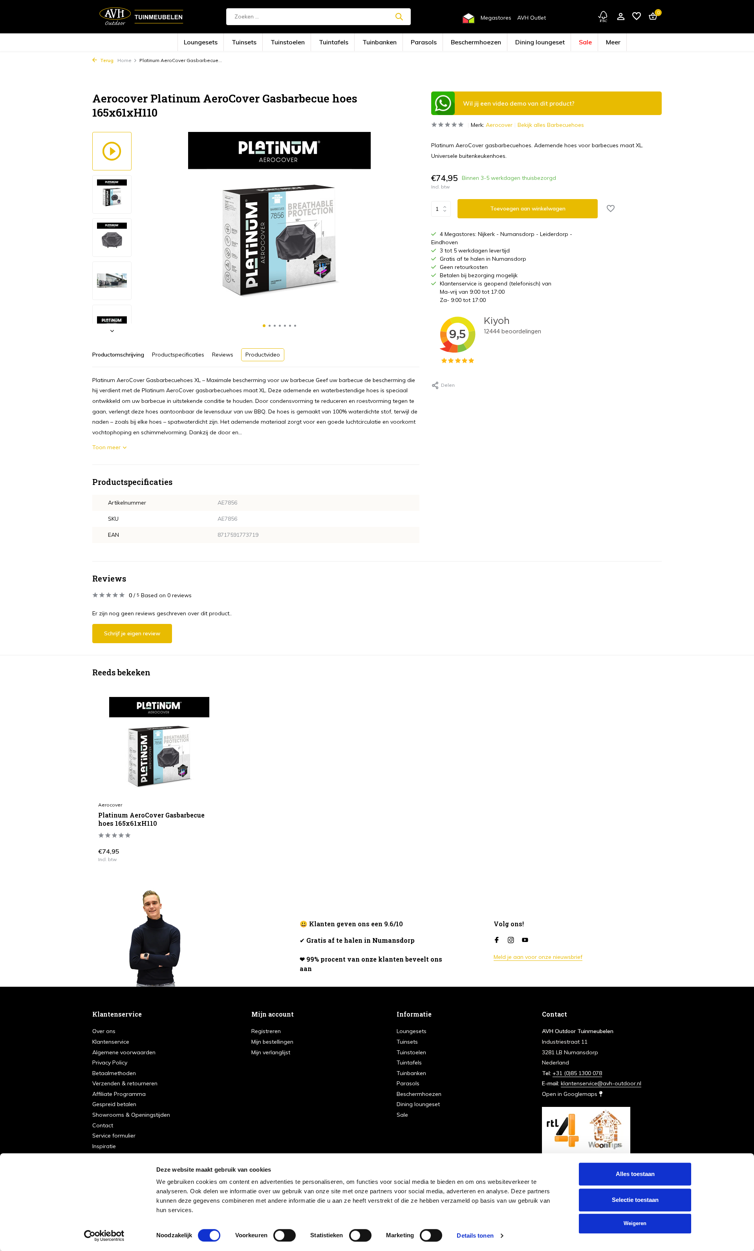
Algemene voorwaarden (124, 1052)
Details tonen (475, 1235)
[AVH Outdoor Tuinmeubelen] (141, 16)
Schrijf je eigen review (132, 633)
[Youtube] (525, 940)
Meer (551, 42)
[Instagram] (511, 940)
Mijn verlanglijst (270, 1052)
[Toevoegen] (206, 853)
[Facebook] (497, 940)
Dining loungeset (497, 42)
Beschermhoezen (454, 42)
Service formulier (113, 1135)
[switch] (284, 1235)
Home (124, 60)
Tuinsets (289, 42)
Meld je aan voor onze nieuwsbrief (538, 956)
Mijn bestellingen (272, 1041)
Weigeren (635, 1223)
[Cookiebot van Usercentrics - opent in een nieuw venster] (104, 1236)
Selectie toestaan (635, 1199)
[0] (651, 17)
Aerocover (499, 124)
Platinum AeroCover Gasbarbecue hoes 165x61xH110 (151, 819)
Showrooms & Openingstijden (131, 1114)
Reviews (222, 354)
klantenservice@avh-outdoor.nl (601, 1083)
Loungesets (258, 42)
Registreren (266, 1031)
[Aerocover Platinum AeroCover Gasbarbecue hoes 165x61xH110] (159, 747)
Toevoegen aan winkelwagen (528, 208)
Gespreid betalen (114, 1104)
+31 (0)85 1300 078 (577, 1073)
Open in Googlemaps (570, 1093)
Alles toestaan (635, 1174)
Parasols (417, 42)
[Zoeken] (399, 16)
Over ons (103, 1031)
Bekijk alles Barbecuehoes (551, 124)
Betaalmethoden (114, 1073)
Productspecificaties (178, 354)
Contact (102, 1125)
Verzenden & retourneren (124, 1083)
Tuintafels (352, 42)
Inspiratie (104, 1146)
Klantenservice (110, 1041)
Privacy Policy (109, 1062)
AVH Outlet (531, 17)
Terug (106, 60)
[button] (264, 325)
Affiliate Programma (119, 1093)
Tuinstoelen (320, 42)
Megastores (496, 17)
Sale (529, 42)
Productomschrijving (118, 354)
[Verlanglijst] (636, 17)
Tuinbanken (385, 42)
